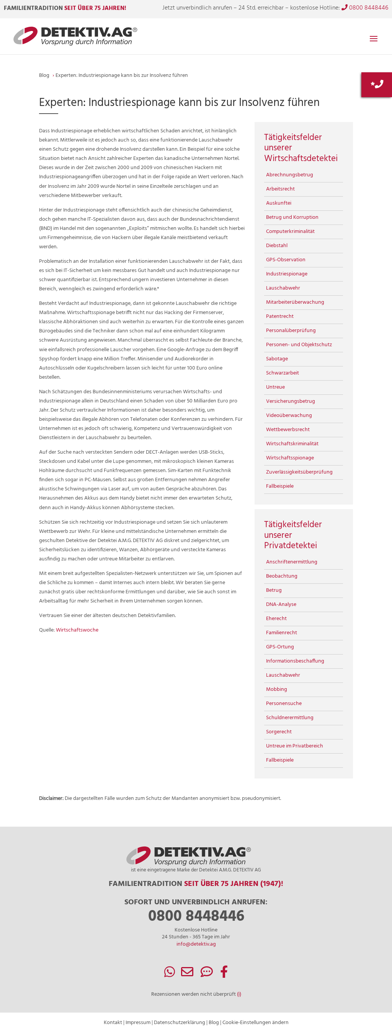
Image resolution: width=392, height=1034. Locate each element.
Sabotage (277, 359)
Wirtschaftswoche (77, 630)
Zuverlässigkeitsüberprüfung (299, 472)
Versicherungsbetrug (290, 401)
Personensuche (284, 703)
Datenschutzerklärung (179, 1022)
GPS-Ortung (280, 647)
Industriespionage (286, 274)
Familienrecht (281, 633)
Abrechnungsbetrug (289, 175)
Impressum (138, 1022)
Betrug (274, 590)
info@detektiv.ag (196, 944)
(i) (239, 994)
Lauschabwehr (283, 288)
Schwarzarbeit (282, 373)
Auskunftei (278, 203)
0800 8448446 (368, 8)
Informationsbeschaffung (295, 661)
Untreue (275, 387)
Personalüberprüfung (291, 330)
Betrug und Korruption (292, 217)
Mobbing (276, 689)
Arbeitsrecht (280, 189)
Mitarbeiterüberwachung (295, 302)
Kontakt (113, 1022)
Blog (214, 1022)
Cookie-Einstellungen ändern (255, 1022)
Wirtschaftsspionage (290, 458)
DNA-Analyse (281, 604)
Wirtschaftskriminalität (292, 444)
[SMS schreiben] (207, 974)
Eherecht (276, 618)
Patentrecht (280, 316)
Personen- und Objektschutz (299, 344)
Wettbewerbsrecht (288, 429)
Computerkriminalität (290, 231)
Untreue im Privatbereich (294, 746)
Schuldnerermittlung (290, 717)
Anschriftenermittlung (291, 562)
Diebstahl (276, 245)
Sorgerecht (279, 732)
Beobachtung (281, 576)
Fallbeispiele (280, 486)
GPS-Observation (285, 260)
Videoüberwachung (289, 415)
